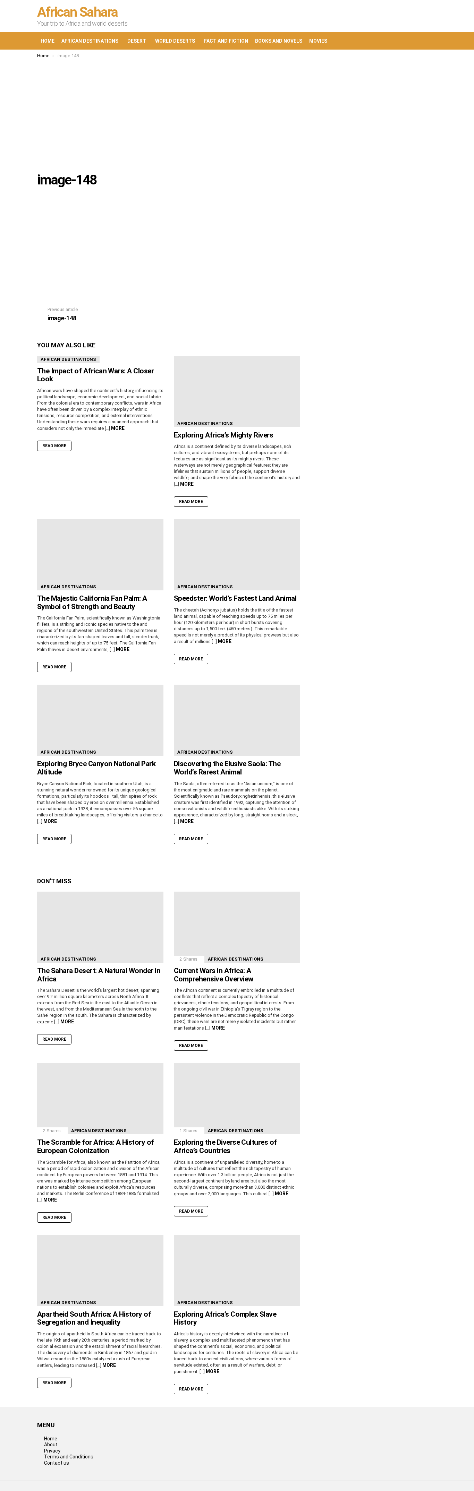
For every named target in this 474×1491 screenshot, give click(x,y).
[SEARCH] (416, 41)
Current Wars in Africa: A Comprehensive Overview (213, 974)
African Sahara (77, 12)
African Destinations (89, 41)
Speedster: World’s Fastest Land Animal (235, 598)
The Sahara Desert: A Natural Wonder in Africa (98, 974)
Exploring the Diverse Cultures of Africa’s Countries (225, 1146)
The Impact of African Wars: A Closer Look (95, 375)
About (51, 1444)
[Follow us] (402, 41)
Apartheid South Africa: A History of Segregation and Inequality (94, 1318)
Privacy (52, 1451)
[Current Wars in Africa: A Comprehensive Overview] (237, 927)
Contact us (56, 1463)
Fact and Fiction (226, 41)
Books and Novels (278, 41)
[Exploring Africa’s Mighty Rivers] (237, 391)
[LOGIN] (431, 41)
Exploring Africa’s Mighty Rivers (223, 435)
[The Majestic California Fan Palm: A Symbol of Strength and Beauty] (100, 554)
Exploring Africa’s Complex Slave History (225, 1318)
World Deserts (175, 41)
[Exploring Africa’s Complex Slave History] (237, 1270)
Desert (136, 41)
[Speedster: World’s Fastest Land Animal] (237, 554)
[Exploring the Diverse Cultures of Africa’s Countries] (237, 1098)
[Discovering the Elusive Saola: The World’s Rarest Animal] (237, 720)
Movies (318, 41)
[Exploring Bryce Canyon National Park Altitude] (100, 720)
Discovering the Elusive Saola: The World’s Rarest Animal (227, 768)
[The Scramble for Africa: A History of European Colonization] (100, 1098)
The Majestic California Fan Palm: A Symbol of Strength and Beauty (92, 602)
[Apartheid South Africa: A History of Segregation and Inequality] (100, 1270)
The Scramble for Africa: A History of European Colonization (95, 1146)
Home (47, 41)
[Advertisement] (237, 110)
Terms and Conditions (68, 1456)
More (118, 428)
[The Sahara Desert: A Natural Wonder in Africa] (100, 927)
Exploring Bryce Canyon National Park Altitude (96, 768)
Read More (54, 445)
